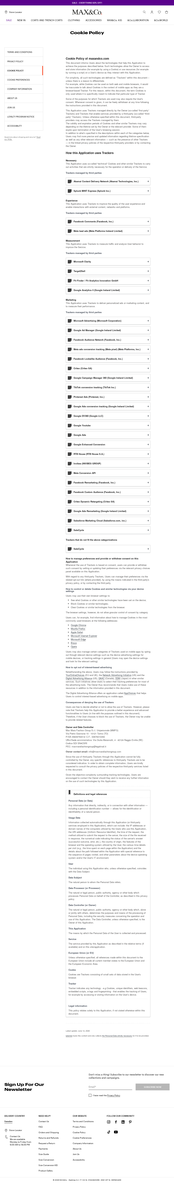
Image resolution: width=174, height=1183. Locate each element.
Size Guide (44, 1154)
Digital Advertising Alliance (79, 678)
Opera (74, 646)
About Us (77, 1148)
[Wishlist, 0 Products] (159, 12)
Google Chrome (78, 625)
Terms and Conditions (83, 1121)
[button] (152, 12)
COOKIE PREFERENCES (18, 80)
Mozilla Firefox (78, 628)
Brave (74, 643)
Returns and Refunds (49, 1138)
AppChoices (130, 693)
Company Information (83, 1143)
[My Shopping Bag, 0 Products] (166, 12)
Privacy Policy (113, 1095)
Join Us (76, 1154)
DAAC (102, 678)
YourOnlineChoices (75, 675)
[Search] (144, 12)
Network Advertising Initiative (117, 675)
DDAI (117, 678)
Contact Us (44, 1121)
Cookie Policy (79, 1132)
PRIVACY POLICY (15, 61)
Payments (43, 1148)
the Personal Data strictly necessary (117, 1035)
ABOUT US (12, 98)
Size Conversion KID (48, 1165)
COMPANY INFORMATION (19, 89)
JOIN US (11, 107)
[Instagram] (109, 1122)
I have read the (106, 1095)
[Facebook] (116, 1122)
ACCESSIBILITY (14, 126)
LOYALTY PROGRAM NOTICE (20, 116)
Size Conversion (46, 1160)
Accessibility (79, 1160)
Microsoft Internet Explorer (84, 635)
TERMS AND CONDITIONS (19, 52)
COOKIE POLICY (15, 70)
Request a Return (47, 1143)
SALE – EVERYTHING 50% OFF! (87, 3)
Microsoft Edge (78, 639)
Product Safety (46, 1170)
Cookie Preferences (82, 1138)
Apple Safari (77, 632)
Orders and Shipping (49, 1132)
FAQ (41, 1127)
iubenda (69, 1035)
